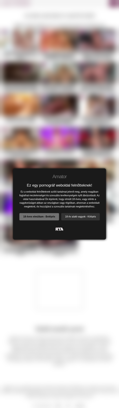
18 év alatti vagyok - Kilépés (80, 216)
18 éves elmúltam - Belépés (39, 216)
